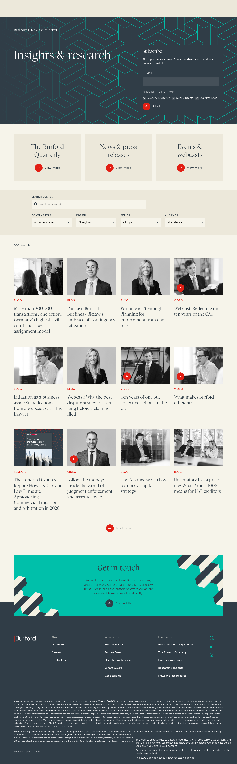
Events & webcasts (170, 660)
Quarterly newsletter (158, 98)
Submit (156, 106)
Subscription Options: (159, 92)
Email (148, 73)
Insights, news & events (35, 30)
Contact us (59, 660)
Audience (171, 215)
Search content (43, 197)
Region (81, 215)
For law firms (113, 652)
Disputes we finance (118, 660)
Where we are (113, 667)
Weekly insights (184, 98)
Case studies (113, 675)
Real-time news (208, 98)
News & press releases (172, 675)
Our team (58, 644)
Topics (125, 215)
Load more (123, 528)
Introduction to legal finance (176, 644)
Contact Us (123, 603)
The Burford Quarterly (172, 652)
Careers (56, 652)
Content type (41, 215)
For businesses (114, 644)
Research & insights (170, 667)
